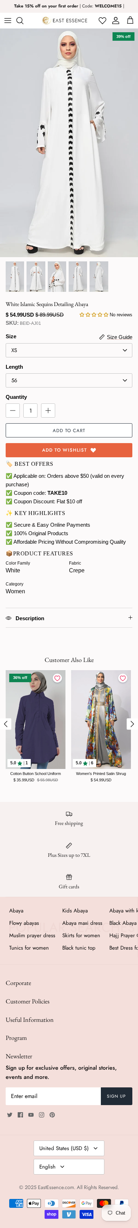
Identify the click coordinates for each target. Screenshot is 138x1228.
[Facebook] (20, 1114)
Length (14, 367)
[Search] (23, 20)
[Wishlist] (101, 20)
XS (14, 350)
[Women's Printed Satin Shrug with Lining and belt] (101, 719)
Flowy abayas (24, 923)
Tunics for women (29, 948)
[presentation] (5, 724)
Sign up (116, 1096)
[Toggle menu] (8, 20)
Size (11, 336)
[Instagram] (41, 1114)
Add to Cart (69, 430)
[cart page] (130, 20)
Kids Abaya (75, 911)
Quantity (16, 397)
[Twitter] (9, 1114)
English (47, 1167)
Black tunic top (79, 948)
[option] (69, 143)
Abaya (16, 911)
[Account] (114, 20)
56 (14, 380)
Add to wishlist (64, 450)
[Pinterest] (52, 1114)
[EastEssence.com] (65, 20)
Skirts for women (81, 935)
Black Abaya (123, 923)
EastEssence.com (56, 1187)
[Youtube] (31, 1114)
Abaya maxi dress (82, 923)
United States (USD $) (64, 1148)
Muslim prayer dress (32, 935)
